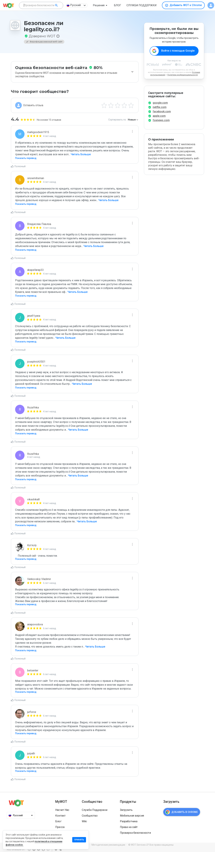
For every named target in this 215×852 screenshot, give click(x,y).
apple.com (159, 115)
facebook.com (162, 111)
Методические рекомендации (108, 845)
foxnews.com (161, 120)
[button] (100, 5)
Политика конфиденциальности (182, 75)
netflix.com (159, 107)
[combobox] (41, 5)
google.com (160, 102)
